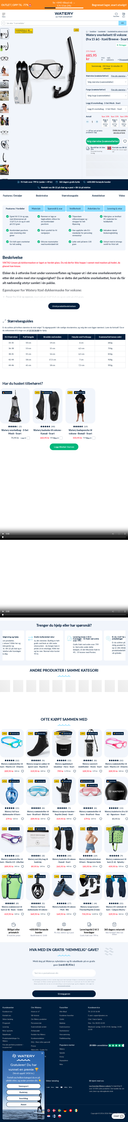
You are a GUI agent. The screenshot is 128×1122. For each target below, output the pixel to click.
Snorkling (93, 31)
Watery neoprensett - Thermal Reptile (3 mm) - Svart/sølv (90, 910)
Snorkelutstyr (64, 1030)
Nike (61, 1064)
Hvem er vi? (35, 1011)
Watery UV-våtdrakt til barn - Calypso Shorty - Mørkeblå (116, 910)
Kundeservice (7, 1011)
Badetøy (62, 1023)
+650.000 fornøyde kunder (38, 931)
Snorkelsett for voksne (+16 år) (118, 31)
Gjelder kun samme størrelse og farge (119, 131)
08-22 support (64, 929)
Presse (33, 1046)
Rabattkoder (6, 1034)
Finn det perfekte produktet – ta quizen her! (13, 1045)
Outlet (62, 1019)
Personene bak (36, 1023)
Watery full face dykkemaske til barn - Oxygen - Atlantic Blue (12, 814)
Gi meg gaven (64, 994)
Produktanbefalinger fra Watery (10, 1039)
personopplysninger (63, 986)
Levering (5, 1027)
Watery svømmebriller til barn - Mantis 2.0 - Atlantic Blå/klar (12, 767)
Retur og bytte (7, 1030)
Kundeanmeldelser (37, 1038)
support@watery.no (101, 1015)
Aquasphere (64, 1060)
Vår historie (35, 1015)
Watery (62, 1049)
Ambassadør (35, 1030)
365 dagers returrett (114, 929)
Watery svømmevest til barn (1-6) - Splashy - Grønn (116, 862)
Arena (62, 1056)
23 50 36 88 (34, 330)
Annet (23, 1104)
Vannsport (23, 1086)
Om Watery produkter (39, 1019)
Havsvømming (65, 1034)
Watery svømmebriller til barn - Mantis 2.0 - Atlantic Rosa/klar (116, 767)
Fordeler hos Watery (38, 1034)
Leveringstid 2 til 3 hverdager (89, 931)
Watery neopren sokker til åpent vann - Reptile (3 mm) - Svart (38, 767)
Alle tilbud (63, 1011)
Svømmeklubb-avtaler (39, 1027)
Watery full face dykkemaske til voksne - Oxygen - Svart (38, 910)
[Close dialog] (42, 1053)
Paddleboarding (65, 1038)
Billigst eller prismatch (14, 931)
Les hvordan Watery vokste (100, 1086)
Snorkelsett (102, 31)
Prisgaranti (6, 1023)
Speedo (62, 1053)
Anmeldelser (98, 195)
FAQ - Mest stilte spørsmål (40, 1042)
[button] (16, 63)
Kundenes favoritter (67, 1015)
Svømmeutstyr (65, 1027)
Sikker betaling (7, 1019)
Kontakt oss (6, 1015)
